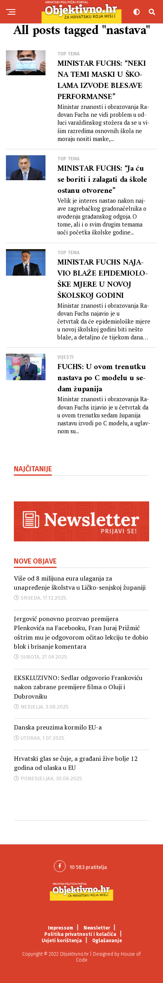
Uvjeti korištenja (62, 940)
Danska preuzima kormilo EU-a (58, 727)
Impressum (60, 928)
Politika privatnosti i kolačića (80, 934)
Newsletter (96, 928)
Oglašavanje (107, 940)
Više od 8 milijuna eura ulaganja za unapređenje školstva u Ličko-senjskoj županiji (80, 583)
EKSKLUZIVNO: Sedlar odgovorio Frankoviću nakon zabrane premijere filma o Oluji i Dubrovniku (78, 687)
